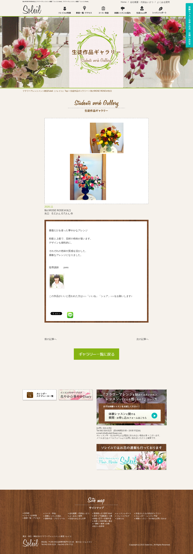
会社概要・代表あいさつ (141, 2)
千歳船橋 (103, 516)
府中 (95, 516)
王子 (100, 518)
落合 (110, 521)
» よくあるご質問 (75, 516)
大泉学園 (103, 521)
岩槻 (95, 518)
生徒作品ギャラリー (79, 91)
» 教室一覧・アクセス (31, 518)
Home (124, 2)
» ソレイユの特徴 (30, 515)
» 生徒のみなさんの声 (77, 518)
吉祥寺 (101, 526)
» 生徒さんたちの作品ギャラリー (147, 513)
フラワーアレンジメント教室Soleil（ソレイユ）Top (45, 91)
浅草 (95, 521)
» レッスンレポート (123, 513)
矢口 (95, 526)
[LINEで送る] (70, 313)
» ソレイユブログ (122, 516)
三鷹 (110, 516)
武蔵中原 (107, 518)
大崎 (107, 524)
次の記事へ (142, 339)
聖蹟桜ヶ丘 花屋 (100, 513)
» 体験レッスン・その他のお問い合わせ (150, 518)
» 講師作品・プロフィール (54, 518)
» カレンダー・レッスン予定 (145, 516)
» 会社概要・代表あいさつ (78, 513)
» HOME (26, 513)
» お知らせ (119, 518)
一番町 (96, 524)
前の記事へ (50, 339)
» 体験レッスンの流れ (52, 516)
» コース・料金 (49, 513)
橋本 (102, 524)
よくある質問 (163, 2)
